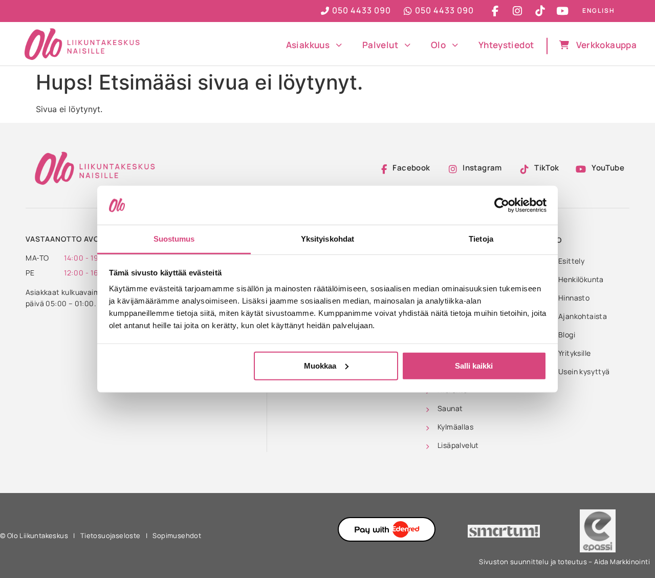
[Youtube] (562, 11)
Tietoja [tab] (481, 238)
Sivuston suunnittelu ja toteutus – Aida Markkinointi (564, 561)
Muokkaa (320, 365)
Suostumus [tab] (174, 238)
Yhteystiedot (506, 45)
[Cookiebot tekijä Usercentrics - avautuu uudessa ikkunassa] (502, 205)
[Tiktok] (540, 11)
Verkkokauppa (606, 45)
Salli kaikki (474, 365)
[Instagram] (517, 11)
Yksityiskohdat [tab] (327, 238)
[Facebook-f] (495, 11)
